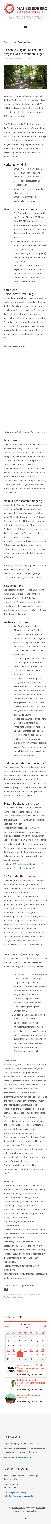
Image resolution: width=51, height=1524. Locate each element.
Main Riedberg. (18, 1507)
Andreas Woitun (26, 58)
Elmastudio (33, 1511)
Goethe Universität (35, 1294)
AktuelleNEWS (15, 1294)
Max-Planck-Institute (18, 1297)
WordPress (40, 1507)
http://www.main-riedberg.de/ (21, 1496)
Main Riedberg (25, 17)
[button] (6, 1289)
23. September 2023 (10, 58)
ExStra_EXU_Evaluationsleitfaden (20, 864)
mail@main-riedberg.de (21, 1457)
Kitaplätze (7, 1297)
